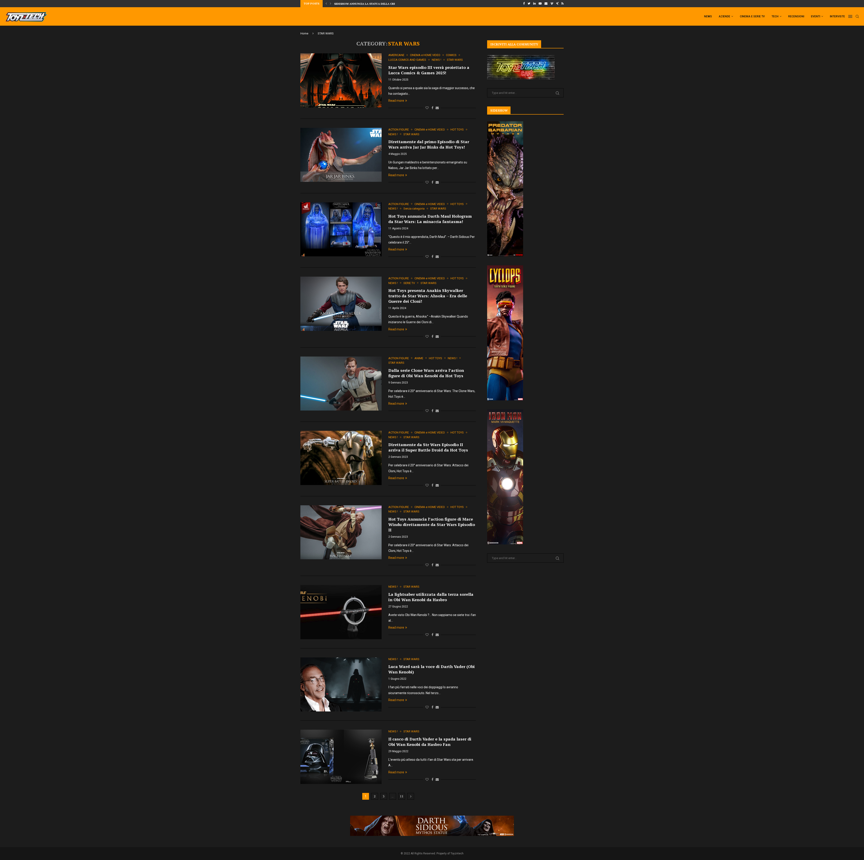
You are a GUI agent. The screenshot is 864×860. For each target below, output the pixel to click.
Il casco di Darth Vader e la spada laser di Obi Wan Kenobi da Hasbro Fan (429, 741)
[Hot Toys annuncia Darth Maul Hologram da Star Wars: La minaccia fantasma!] (341, 229)
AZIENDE (724, 16)
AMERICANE (396, 55)
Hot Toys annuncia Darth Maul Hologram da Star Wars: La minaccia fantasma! (430, 218)
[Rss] (562, 3)
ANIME (418, 358)
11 (401, 796)
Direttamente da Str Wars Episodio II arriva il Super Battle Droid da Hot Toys (428, 447)
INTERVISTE (837, 16)
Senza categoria (414, 208)
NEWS (708, 16)
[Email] (545, 3)
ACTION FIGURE (398, 129)
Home (304, 33)
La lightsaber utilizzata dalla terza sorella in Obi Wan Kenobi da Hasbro (430, 596)
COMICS (451, 55)
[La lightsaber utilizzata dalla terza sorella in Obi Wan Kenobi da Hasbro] (341, 612)
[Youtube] (540, 3)
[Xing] (557, 3)
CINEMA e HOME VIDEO (425, 55)
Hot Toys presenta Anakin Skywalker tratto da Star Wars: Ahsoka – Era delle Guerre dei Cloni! (427, 296)
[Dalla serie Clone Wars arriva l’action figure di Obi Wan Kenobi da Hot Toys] (341, 384)
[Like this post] (427, 108)
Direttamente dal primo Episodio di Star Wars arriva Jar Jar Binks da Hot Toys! (428, 144)
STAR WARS (455, 59)
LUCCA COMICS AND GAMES (407, 59)
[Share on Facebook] (432, 108)
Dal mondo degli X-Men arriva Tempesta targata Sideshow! (379, 3)
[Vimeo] (551, 3)
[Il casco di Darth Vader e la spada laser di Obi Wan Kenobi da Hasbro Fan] (341, 757)
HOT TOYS (457, 129)
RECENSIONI (796, 16)
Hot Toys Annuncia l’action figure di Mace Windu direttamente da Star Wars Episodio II (431, 524)
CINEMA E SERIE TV (752, 16)
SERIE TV (409, 283)
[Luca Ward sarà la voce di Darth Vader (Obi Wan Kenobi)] (341, 684)
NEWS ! (436, 59)
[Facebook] (524, 3)
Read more (396, 100)
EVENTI (815, 16)
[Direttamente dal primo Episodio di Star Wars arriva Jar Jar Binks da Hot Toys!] (341, 155)
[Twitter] (529, 3)
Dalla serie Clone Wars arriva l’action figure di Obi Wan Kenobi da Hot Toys (426, 373)
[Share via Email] (437, 108)
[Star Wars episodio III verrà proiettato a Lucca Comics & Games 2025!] (341, 80)
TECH (775, 16)
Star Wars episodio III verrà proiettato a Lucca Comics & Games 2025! (428, 70)
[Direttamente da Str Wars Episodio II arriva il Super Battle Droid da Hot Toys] (341, 458)
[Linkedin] (534, 3)
